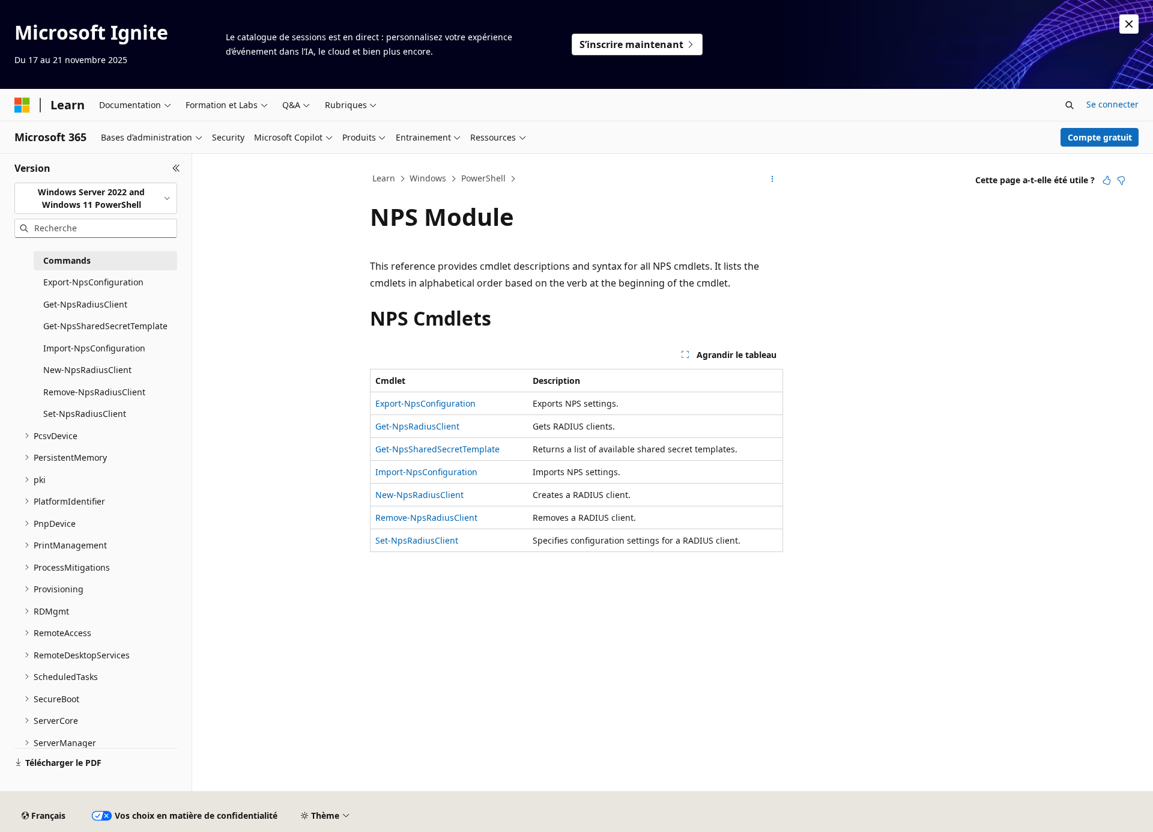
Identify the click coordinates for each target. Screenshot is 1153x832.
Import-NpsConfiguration (426, 472)
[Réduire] (176, 168)
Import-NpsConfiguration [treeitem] (94, 348)
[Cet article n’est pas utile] (1121, 180)
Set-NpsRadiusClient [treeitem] (84, 413)
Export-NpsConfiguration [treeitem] (93, 282)
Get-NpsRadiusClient (417, 426)
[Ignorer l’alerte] (1129, 24)
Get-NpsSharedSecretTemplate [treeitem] (105, 326)
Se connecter (1112, 104)
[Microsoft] (22, 105)
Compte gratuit (1100, 137)
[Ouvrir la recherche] (1070, 105)
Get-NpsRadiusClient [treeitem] (85, 304)
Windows (428, 178)
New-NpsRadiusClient (419, 494)
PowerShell (483, 178)
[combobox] (95, 198)
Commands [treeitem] (67, 260)
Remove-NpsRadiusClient (426, 517)
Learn (383, 178)
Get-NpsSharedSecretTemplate (437, 449)
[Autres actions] (772, 179)
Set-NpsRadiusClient (416, 540)
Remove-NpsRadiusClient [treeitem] (94, 392)
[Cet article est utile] (1107, 180)
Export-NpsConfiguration (425, 403)
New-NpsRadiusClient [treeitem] (87, 369)
